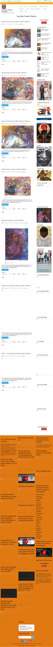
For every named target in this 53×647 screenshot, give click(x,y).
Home (21, 6)
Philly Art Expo (22, 643)
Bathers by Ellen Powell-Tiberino (13, 220)
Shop (25, 6)
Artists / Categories (35, 9)
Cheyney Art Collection (37, 643)
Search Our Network (15, 643)
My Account (40, 1)
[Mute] (31, 482)
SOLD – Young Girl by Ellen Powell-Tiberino (16, 353)
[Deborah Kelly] (44, 261)
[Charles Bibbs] (44, 175)
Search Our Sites (44, 6)
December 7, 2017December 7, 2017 (12, 288)
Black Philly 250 (33, 6)
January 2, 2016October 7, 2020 (11, 356)
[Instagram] (49, 1)
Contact (45, 9)
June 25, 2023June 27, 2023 (10, 24)
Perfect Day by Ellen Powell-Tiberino (14, 73)
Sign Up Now (44, 22)
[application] (9, 593)
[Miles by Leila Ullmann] (44, 215)
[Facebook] (46, 1)
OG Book (31, 643)
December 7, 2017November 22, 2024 (12, 222)
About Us (22, 9)
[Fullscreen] (33, 482)
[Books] (44, 156)
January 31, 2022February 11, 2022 (11, 75)
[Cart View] (44, 1)
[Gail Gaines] (44, 236)
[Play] (19, 482)
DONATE (21, 11)
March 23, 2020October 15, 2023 (11, 171)
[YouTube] (31, 641)
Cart (27, 9)
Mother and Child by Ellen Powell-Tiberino (16, 286)
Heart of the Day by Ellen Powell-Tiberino (16, 22)
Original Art (27, 643)
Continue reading (5, 57)
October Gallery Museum (7, 10)
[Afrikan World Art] (44, 133)
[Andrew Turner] (44, 90)
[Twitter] (25, 641)
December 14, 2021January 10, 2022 (12, 123)
